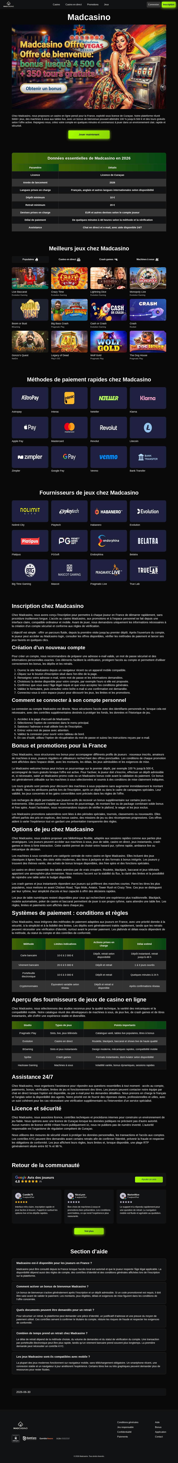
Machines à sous (145, 259)
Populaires (28, 259)
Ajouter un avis (149, 1179)
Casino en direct (67, 259)
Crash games (106, 259)
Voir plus (89, 1231)
